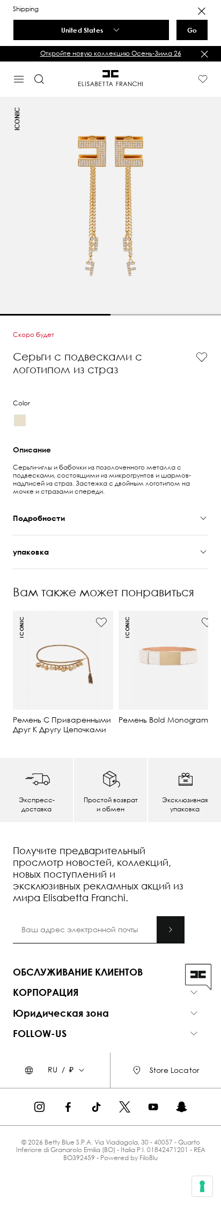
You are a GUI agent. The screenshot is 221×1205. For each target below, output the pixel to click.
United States (82, 30)
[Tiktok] (96, 1107)
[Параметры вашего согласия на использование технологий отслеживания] (202, 1186)
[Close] (201, 11)
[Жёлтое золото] (20, 420)
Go (192, 30)
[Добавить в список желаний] (201, 357)
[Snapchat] (181, 1107)
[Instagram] (39, 1107)
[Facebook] (68, 1107)
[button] (110, 53)
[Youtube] (153, 1107)
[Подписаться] (171, 929)
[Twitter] (124, 1107)
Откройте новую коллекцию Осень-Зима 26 (110, 53)
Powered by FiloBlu (129, 1157)
